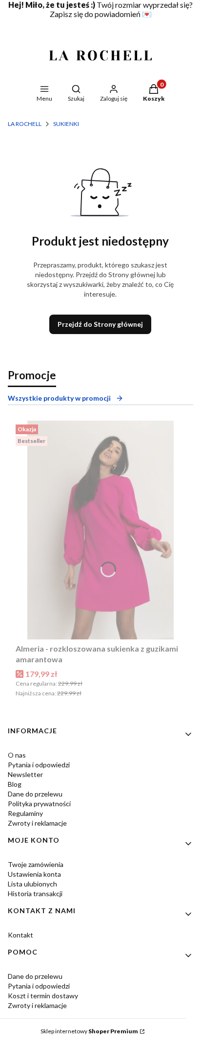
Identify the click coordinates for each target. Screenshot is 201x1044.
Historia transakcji (35, 893)
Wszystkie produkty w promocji (59, 398)
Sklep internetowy (89, 1031)
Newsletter (25, 774)
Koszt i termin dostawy (43, 995)
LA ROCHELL (24, 123)
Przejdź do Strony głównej (100, 324)
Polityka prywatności (39, 803)
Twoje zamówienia (35, 864)
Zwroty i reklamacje (37, 823)
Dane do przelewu (35, 794)
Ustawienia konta (34, 874)
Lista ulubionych (32, 884)
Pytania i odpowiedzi (39, 765)
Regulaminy (25, 813)
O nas (17, 755)
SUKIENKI (66, 123)
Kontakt (20, 935)
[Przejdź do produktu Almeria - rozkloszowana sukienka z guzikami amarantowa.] (100, 530)
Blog (14, 784)
